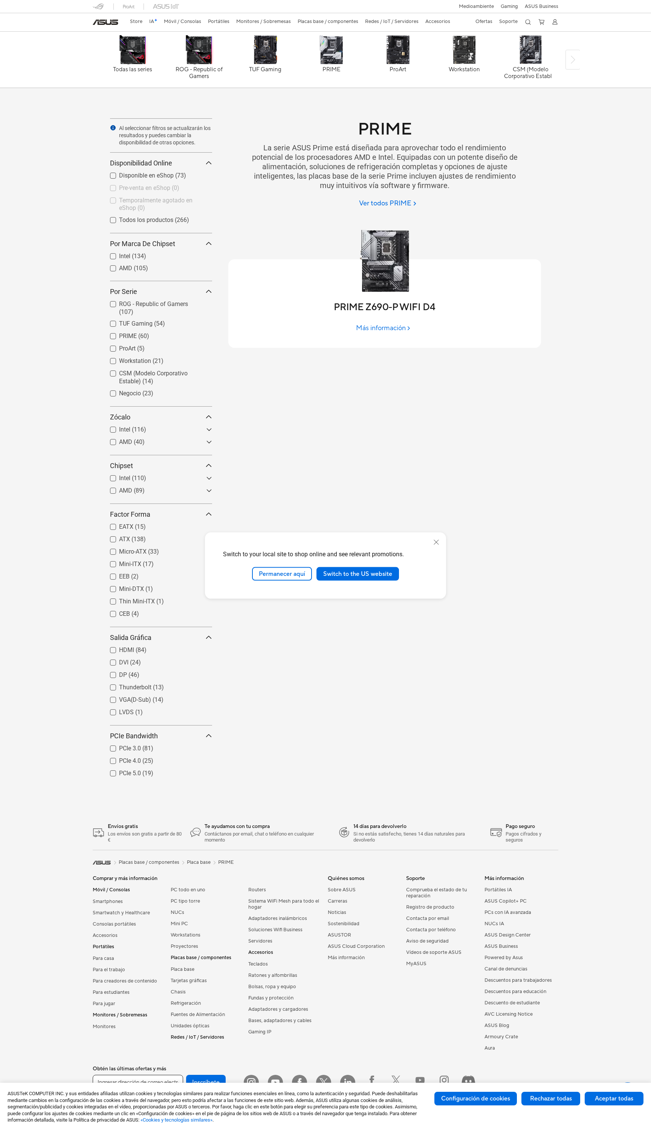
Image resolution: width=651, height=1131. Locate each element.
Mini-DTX (122, 587)
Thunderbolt (126, 685)
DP (114, 672)
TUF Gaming (127, 321)
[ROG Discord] (468, 1082)
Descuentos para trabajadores (518, 980)
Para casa (103, 958)
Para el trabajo (109, 970)
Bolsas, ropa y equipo (272, 987)
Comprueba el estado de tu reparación (436, 893)
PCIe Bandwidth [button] (134, 736)
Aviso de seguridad (427, 941)
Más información (346, 958)
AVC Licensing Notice (508, 1014)
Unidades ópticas (190, 1026)
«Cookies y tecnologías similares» (176, 1120)
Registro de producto (430, 907)
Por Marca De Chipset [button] (142, 244)
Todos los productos (137, 218)
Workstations (185, 935)
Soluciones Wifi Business (275, 930)
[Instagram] (251, 1082)
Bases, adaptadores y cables (280, 1021)
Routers (257, 890)
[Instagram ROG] (444, 1082)
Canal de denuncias (505, 969)
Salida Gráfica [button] (130, 637)
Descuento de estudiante (512, 1003)
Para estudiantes (111, 992)
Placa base (182, 969)
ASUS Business (541, 6)
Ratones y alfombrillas (272, 975)
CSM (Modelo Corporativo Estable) (156, 371)
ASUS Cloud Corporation (356, 946)
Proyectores (184, 946)
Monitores (104, 1027)
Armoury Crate (501, 1037)
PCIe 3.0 (121, 746)
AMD (116, 266)
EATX (117, 524)
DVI (114, 660)
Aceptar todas (614, 1098)
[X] (323, 1082)
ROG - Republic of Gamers (144, 302)
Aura (489, 1048)
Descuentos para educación (515, 992)
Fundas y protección (270, 998)
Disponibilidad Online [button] (141, 163)
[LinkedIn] (347, 1082)
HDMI (117, 648)
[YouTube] (275, 1082)
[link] (105, 22)
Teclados (258, 964)
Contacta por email (427, 918)
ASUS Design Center (507, 935)
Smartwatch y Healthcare (121, 913)
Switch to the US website (357, 573)
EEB (115, 574)
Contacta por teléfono (431, 930)
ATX (115, 537)
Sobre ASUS (342, 890)
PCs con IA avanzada (507, 912)
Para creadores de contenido (125, 981)
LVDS (117, 710)
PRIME (119, 334)
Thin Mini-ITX (128, 599)
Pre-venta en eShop (135, 186)
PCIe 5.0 (121, 771)
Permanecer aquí (282, 573)
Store (136, 21)
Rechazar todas (551, 1098)
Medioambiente (476, 6)
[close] (436, 542)
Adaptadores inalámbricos (277, 918)
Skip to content (97, 23)
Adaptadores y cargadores (278, 1009)
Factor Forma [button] (130, 514)
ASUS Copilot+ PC (505, 901)
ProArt (118, 346)
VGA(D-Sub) (126, 697)
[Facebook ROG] (371, 1082)
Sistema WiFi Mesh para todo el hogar (283, 904)
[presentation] (113, 128)
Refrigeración (186, 1003)
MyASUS (416, 964)
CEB (115, 611)
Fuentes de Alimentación (198, 1015)
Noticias (337, 912)
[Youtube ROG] (420, 1082)
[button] (509, 6)
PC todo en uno (188, 890)
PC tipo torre (185, 901)
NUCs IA (494, 924)
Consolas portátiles (114, 924)
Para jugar (104, 1004)
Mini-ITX (121, 562)
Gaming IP (259, 1032)
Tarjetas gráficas (189, 981)
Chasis (178, 992)
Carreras (337, 901)
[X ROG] (395, 1082)
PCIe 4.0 (121, 758)
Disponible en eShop (137, 173)
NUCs (177, 912)
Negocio (121, 391)
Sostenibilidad (343, 924)
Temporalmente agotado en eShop (156, 198)
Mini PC (179, 924)
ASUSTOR (339, 935)
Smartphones (108, 901)
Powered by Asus (503, 958)
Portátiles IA (498, 890)
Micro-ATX (124, 549)
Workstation (126, 359)
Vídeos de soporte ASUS (434, 952)
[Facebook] (299, 1082)
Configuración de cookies (475, 1098)
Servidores (260, 941)
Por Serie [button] (123, 291)
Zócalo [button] (120, 417)
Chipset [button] (121, 466)
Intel (115, 254)
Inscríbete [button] (206, 1082)
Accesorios (105, 935)
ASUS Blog (496, 1025)
